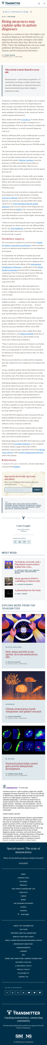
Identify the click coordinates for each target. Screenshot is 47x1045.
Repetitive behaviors (27, 507)
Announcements (23, 947)
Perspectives (23, 878)
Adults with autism (23, 503)
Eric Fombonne (17, 228)
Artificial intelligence (14, 647)
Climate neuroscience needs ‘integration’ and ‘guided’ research (23, 710)
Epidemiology (30, 505)
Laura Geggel (9, 55)
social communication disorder (31, 453)
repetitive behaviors (22, 444)
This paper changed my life (23, 889)
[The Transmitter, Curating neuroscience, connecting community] (12, 3)
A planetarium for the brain (28, 590)
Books (23, 900)
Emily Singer (22, 594)
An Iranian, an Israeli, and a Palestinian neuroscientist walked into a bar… (27, 564)
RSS (23, 955)
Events (23, 907)
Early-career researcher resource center (23, 940)
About (23, 926)
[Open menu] (44, 3)
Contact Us (23, 977)
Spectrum (11, 17)
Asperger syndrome (10, 198)
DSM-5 (19, 210)
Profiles (23, 885)
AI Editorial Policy (23, 966)
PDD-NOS (8, 507)
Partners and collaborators (23, 933)
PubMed (16, 467)
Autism (15, 505)
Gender (38, 505)
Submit (37, 490)
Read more (23, 863)
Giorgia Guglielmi (15, 774)
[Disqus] (23, 812)
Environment (10, 704)
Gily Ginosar (34, 570)
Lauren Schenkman (25, 584)
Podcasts (23, 892)
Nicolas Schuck (14, 662)
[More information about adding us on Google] (31, 12)
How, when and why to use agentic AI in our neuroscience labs (22, 655)
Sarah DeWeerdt (14, 716)
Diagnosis (21, 505)
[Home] (23, 1013)
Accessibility (23, 973)
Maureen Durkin (26, 334)
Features (23, 881)
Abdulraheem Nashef (25, 572)
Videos (23, 896)
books (23, 903)
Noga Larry (19, 572)
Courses (23, 910)
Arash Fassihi (22, 570)
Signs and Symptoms (21, 508)
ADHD (14, 503)
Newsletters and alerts (23, 937)
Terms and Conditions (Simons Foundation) (23, 958)
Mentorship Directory (23, 944)
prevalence (25, 120)
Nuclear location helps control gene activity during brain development (22, 766)
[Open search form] (39, 3)
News (4, 17)
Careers (23, 951)
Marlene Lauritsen (26, 160)
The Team (23, 929)
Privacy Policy (23, 969)
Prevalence (15, 507)
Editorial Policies (23, 962)
